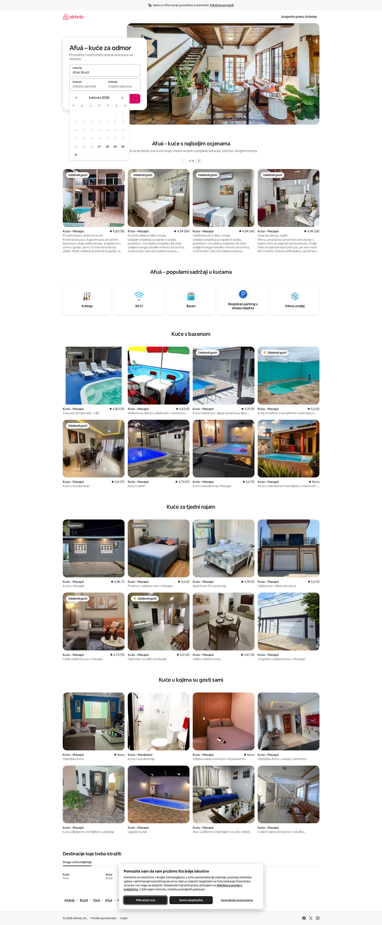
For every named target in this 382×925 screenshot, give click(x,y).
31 (75, 155)
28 (107, 146)
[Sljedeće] (198, 161)
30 (123, 146)
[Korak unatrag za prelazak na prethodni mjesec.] (76, 98)
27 (99, 146)
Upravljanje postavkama (237, 900)
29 (115, 146)
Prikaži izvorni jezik (222, 5)
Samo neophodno (191, 900)
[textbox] (87, 86)
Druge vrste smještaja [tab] (77, 862)
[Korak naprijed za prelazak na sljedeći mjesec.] (122, 98)
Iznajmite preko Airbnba (299, 17)
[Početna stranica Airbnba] (73, 16)
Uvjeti (124, 918)
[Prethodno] (183, 161)
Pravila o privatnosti (103, 918)
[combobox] (105, 72)
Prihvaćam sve (145, 900)
